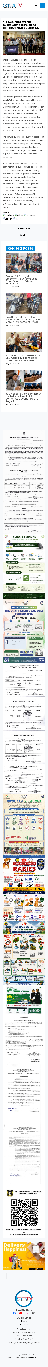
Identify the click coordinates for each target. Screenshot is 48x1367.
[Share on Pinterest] (18, 219)
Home (24, 1321)
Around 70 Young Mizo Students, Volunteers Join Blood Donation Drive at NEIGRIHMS (21, 280)
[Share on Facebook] (8, 215)
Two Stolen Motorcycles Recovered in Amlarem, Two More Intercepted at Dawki (23, 319)
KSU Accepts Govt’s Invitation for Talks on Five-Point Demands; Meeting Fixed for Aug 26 (23, 397)
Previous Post (24, 228)
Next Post (24, 235)
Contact (24, 1324)
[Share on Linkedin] (7, 219)
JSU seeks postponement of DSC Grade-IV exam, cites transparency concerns (23, 358)
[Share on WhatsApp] (30, 215)
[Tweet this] (19, 215)
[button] (36, 5)
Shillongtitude (34, 1358)
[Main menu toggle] (42, 5)
